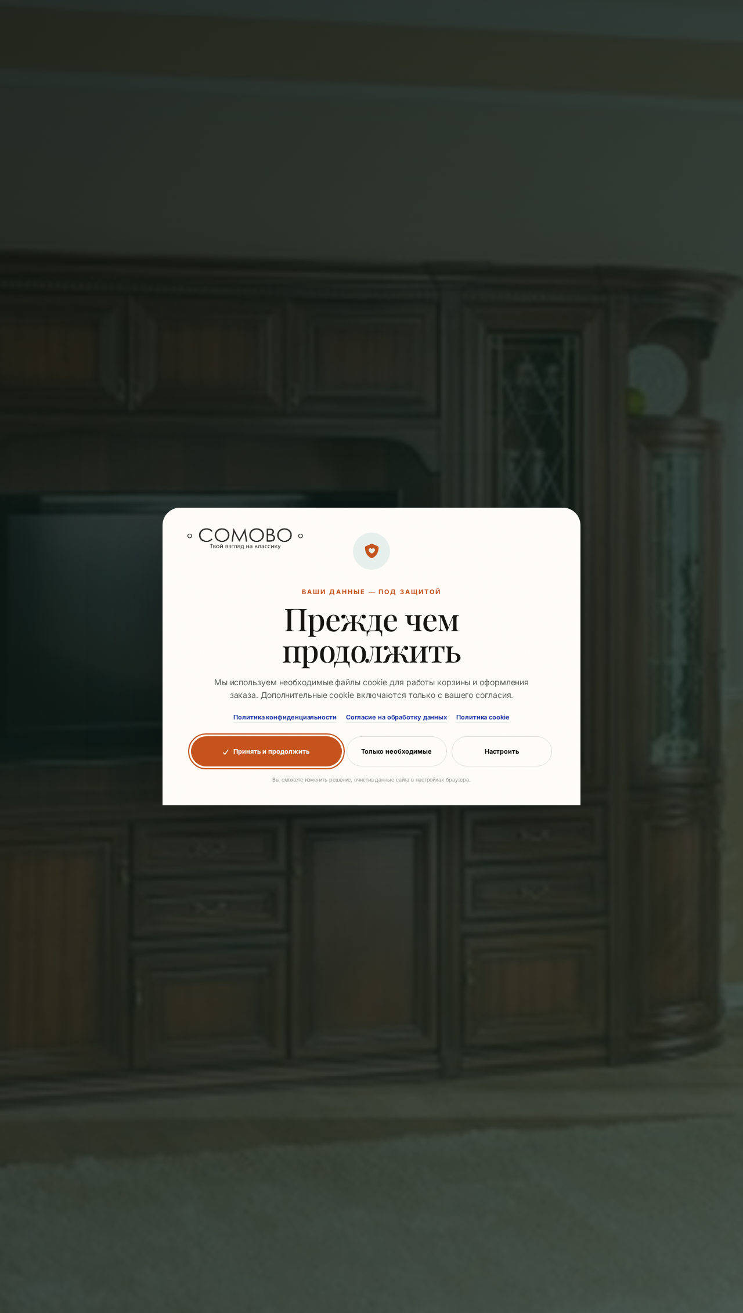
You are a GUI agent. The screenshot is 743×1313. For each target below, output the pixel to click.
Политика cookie (483, 717)
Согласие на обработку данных (396, 717)
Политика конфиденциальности (284, 717)
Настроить (502, 751)
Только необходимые (396, 751)
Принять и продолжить (271, 751)
